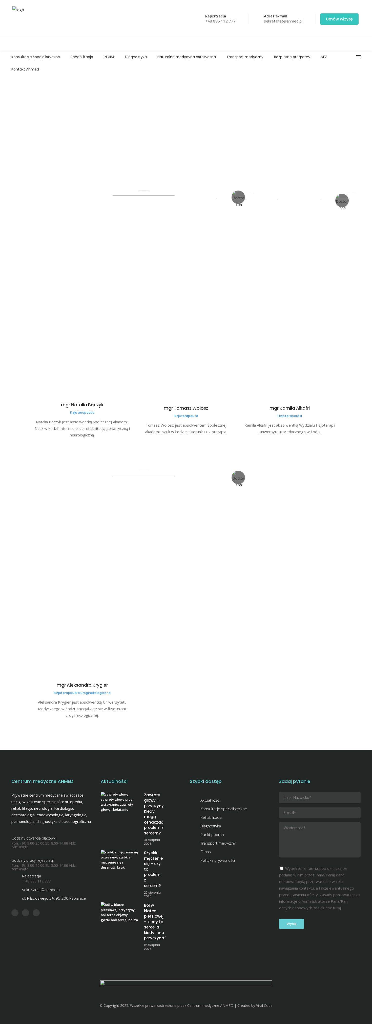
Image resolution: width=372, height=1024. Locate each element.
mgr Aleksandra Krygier (82, 685)
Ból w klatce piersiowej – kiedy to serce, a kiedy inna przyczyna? (155, 922)
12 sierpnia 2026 (152, 947)
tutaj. (337, 907)
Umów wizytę (339, 19)
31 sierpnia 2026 (152, 842)
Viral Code (264, 1005)
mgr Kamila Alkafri (290, 408)
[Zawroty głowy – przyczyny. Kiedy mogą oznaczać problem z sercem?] (120, 802)
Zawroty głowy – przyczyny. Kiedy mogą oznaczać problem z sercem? (154, 814)
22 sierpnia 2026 (152, 894)
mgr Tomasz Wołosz (186, 408)
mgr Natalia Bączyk (82, 405)
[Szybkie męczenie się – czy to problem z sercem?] (120, 860)
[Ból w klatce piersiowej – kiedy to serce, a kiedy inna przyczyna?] (120, 913)
